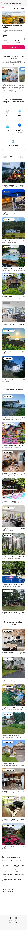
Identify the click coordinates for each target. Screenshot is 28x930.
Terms (16, 922)
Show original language (15, 3)
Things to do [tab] (18, 860)
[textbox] (7, 42)
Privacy (11, 922)
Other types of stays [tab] (7, 860)
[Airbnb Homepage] (3, 8)
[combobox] (13, 37)
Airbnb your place (19, 8)
